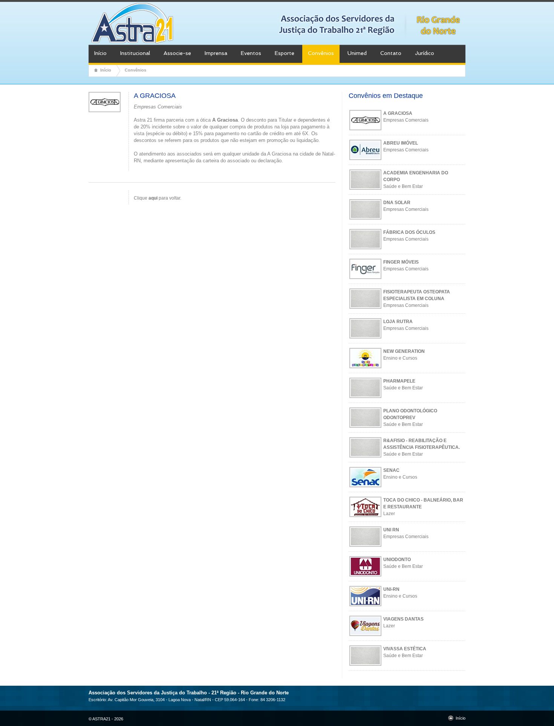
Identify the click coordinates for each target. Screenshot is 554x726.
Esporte (284, 53)
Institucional (135, 53)
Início (100, 53)
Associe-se (177, 53)
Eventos (251, 53)
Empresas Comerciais (406, 120)
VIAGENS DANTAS (403, 619)
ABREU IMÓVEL (400, 143)
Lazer (389, 513)
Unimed (357, 53)
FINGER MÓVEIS (401, 262)
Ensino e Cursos (400, 358)
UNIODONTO (397, 559)
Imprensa (216, 53)
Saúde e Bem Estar (403, 186)
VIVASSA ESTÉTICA (404, 648)
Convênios (321, 53)
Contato (390, 53)
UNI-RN (391, 589)
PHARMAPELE (399, 381)
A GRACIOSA (397, 113)
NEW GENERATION (404, 351)
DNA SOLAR (396, 202)
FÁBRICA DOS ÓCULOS (409, 232)
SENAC (391, 470)
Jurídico (424, 53)
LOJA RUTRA (398, 321)
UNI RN (391, 529)
